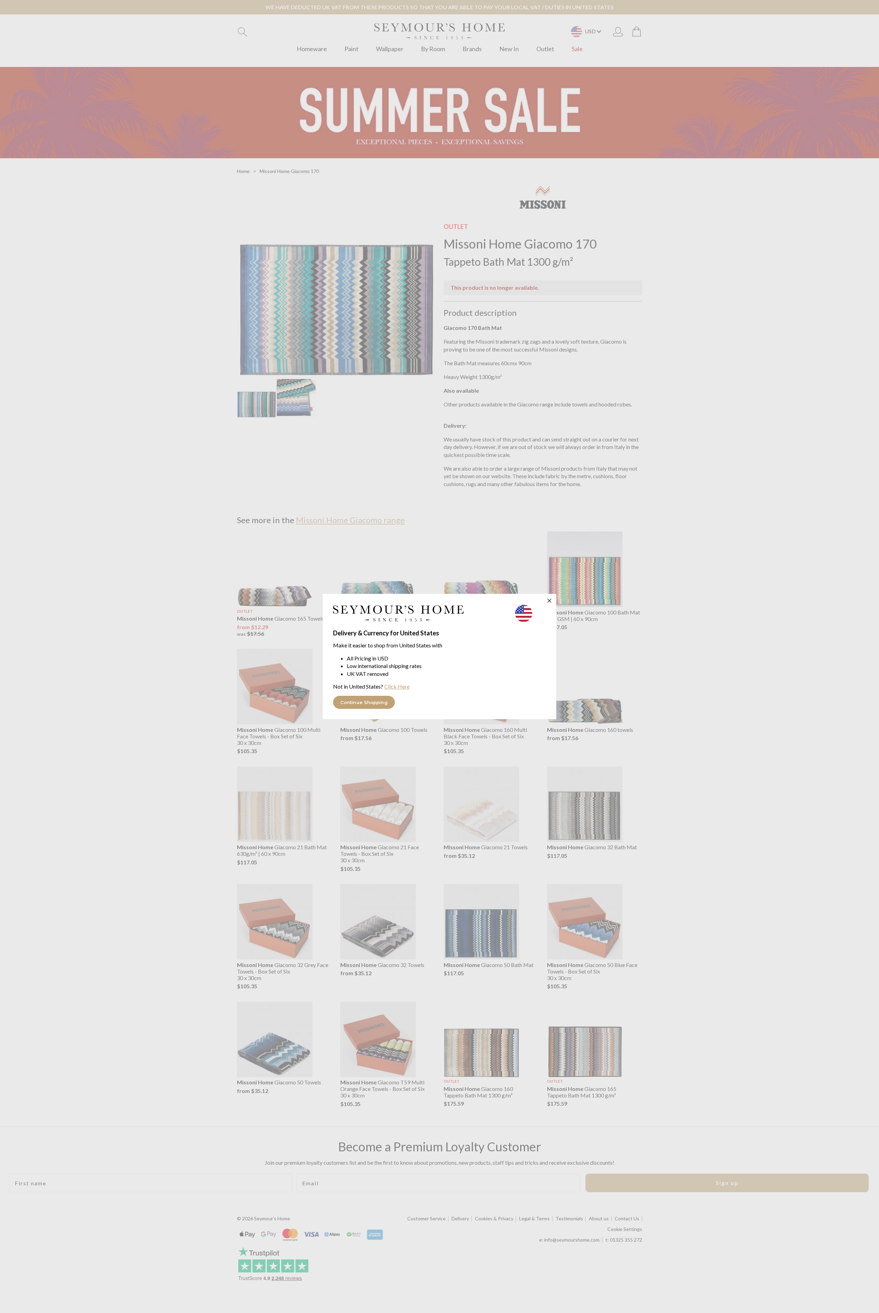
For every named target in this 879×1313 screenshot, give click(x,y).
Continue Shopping (364, 702)
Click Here (397, 686)
